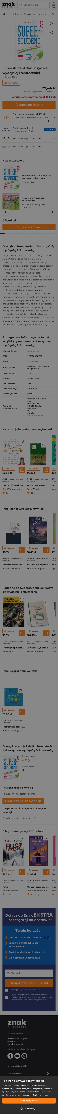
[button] (29, 1108)
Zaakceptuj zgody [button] (29, 1100)
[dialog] (29, 1095)
